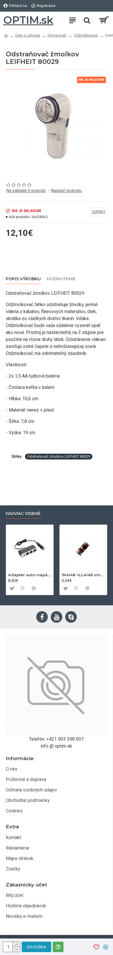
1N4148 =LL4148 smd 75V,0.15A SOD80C (83, 574)
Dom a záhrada (27, 35)
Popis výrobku (23, 279)
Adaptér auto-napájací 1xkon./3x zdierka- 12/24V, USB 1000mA (29, 574)
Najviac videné (23, 513)
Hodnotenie (61, 279)
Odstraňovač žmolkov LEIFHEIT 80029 (58, 456)
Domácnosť (57, 35)
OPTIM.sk (28, 20)
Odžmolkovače (86, 35)
